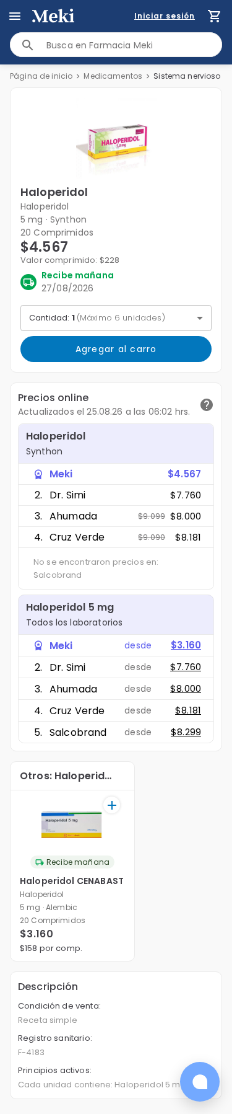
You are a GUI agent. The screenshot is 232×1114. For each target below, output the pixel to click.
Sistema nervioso (186, 76)
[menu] (14, 16)
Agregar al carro (116, 349)
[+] (111, 805)
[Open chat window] (200, 1082)
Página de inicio (41, 76)
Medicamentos (113, 76)
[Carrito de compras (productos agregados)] (215, 16)
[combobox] (133, 45)
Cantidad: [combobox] (97, 318)
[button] (116, 138)
